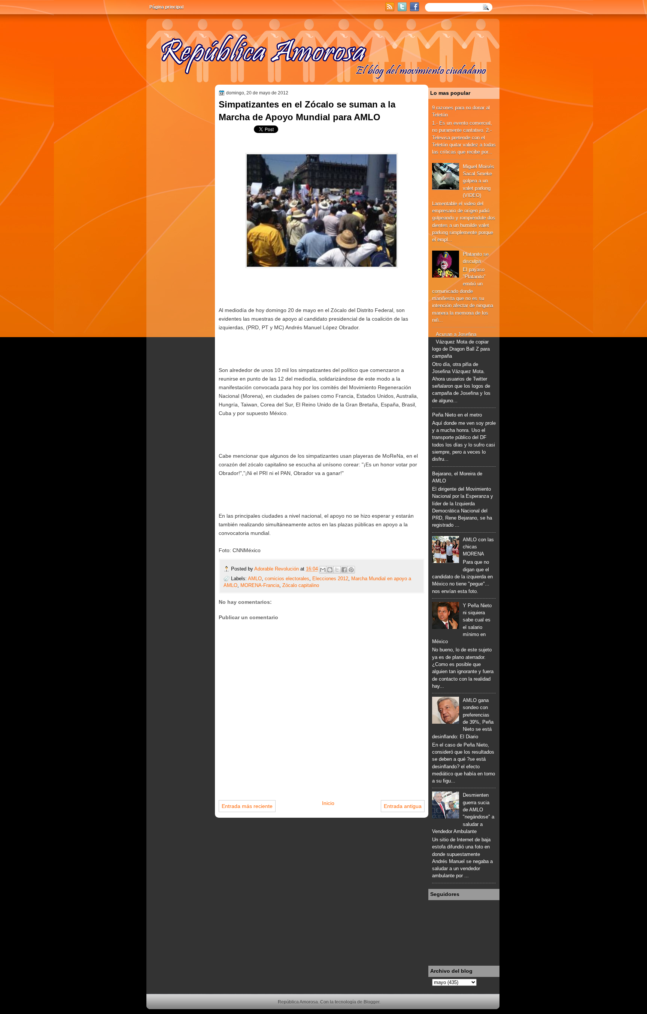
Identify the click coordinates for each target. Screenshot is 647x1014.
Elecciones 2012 (330, 578)
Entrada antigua (403, 806)
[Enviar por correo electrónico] (322, 569)
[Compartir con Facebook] (344, 569)
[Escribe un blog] (330, 569)
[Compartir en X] (337, 569)
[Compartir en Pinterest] (351, 569)
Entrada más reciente (247, 806)
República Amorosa (298, 1002)
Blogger (371, 1002)
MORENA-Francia (259, 585)
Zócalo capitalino (300, 585)
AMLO (255, 578)
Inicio (328, 803)
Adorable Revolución (277, 569)
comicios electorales (287, 578)
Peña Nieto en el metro (457, 415)
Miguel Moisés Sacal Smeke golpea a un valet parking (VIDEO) (478, 181)
